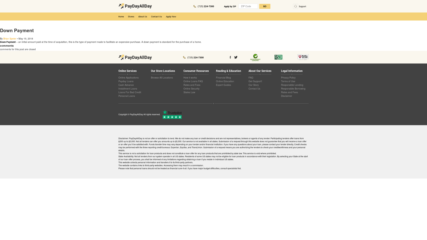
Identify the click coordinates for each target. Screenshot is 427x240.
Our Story (254, 84)
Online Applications (128, 77)
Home (121, 16)
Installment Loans (127, 88)
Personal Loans (126, 96)
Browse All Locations (162, 77)
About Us (142, 16)
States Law (189, 92)
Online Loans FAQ (193, 81)
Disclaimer (286, 96)
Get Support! (255, 81)
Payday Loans (125, 81)
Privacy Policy (288, 77)
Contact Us (156, 16)
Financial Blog (223, 77)
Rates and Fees (191, 84)
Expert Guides (223, 84)
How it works (190, 77)
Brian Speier (10, 38)
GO (264, 6)
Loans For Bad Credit (129, 92)
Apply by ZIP (230, 6)
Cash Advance (126, 84)
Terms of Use (288, 81)
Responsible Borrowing (293, 88)
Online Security (191, 88)
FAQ (251, 77)
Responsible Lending (292, 84)
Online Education (225, 81)
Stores (131, 16)
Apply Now (171, 16)
